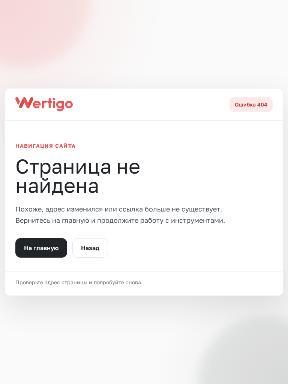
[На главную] (44, 104)
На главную (41, 248)
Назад (90, 248)
